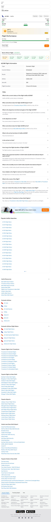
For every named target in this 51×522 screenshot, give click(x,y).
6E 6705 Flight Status (7, 263)
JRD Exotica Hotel (5, 474)
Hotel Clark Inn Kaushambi (7, 472)
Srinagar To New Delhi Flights (8, 394)
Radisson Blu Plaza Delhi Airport (9, 449)
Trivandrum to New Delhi (20, 181)
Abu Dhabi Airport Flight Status (9, 409)
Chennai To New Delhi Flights (8, 384)
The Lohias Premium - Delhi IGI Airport (10, 467)
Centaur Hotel (4, 451)
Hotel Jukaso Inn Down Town (8, 478)
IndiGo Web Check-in (6, 293)
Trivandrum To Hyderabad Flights (9, 355)
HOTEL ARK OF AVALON (7, 444)
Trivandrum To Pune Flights (7, 363)
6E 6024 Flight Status (7, 247)
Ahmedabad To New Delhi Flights (9, 382)
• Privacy (11, 514)
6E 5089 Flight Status (7, 249)
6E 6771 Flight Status (6, 227)
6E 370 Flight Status (6, 252)
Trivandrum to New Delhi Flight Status (19, 200)
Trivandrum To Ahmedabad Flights (9, 369)
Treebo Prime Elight (6, 432)
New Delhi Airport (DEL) (19, 128)
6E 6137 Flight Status (7, 244)
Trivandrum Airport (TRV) (20, 105)
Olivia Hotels (4, 436)
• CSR (40, 514)
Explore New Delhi (5, 287)
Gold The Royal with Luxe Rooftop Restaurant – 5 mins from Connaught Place (20, 480)
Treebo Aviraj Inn (5, 465)
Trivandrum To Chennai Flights (8, 353)
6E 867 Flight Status (6, 266)
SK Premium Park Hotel (6, 486)
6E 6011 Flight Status (7, 255)
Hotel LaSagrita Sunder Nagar (8, 476)
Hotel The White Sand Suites (8, 426)
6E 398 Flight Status (6, 241)
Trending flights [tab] (16, 492)
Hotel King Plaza (5, 440)
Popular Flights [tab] (5, 492)
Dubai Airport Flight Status (7, 403)
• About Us (30, 514)
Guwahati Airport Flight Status (8, 407)
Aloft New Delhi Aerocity (7, 438)
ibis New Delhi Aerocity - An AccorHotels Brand (13, 442)
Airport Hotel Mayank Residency (9, 447)
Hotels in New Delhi (6, 291)
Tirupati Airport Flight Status (8, 411)
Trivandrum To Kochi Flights (8, 359)
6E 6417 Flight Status (7, 224)
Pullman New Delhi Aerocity (8, 434)
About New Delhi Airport (7, 295)
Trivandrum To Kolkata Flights (8, 367)
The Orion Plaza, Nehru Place (8, 484)
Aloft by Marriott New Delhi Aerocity (10, 428)
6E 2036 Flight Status (7, 261)
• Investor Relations (35, 514)
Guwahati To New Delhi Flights (8, 392)
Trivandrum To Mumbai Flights (8, 351)
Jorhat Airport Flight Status (8, 417)
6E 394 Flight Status (6, 230)
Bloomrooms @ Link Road (7, 463)
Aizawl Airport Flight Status (8, 419)
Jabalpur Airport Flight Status (8, 401)
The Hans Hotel (5, 461)
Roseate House (5, 430)
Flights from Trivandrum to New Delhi (10, 289)
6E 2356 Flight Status (7, 233)
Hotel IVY (3, 446)
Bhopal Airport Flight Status (8, 413)
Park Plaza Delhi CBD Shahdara (8, 488)
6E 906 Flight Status (6, 222)
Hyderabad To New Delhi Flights (9, 388)
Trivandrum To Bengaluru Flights (9, 361)
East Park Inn (4, 471)
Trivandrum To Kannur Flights (8, 365)
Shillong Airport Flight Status (8, 415)
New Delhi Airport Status (7, 281)
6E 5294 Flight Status (7, 238)
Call (47, 45)
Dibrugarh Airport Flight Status (8, 405)
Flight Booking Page (19, 192)
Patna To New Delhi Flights (7, 390)
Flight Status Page (30, 190)
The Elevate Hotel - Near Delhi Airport (10, 469)
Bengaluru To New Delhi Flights (8, 378)
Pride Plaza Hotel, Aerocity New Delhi (10, 453)
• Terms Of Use (16, 514)
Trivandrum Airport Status (7, 283)
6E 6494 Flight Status (7, 236)
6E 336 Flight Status (6, 258)
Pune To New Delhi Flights (7, 386)
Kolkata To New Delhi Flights (8, 380)
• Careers (20, 514)
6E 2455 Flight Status (7, 269)
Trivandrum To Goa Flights (7, 357)
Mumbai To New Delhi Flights (8, 377)
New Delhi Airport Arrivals (7, 285)
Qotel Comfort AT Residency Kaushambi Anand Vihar (14, 482)
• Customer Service (25, 514)
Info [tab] (24, 492)
